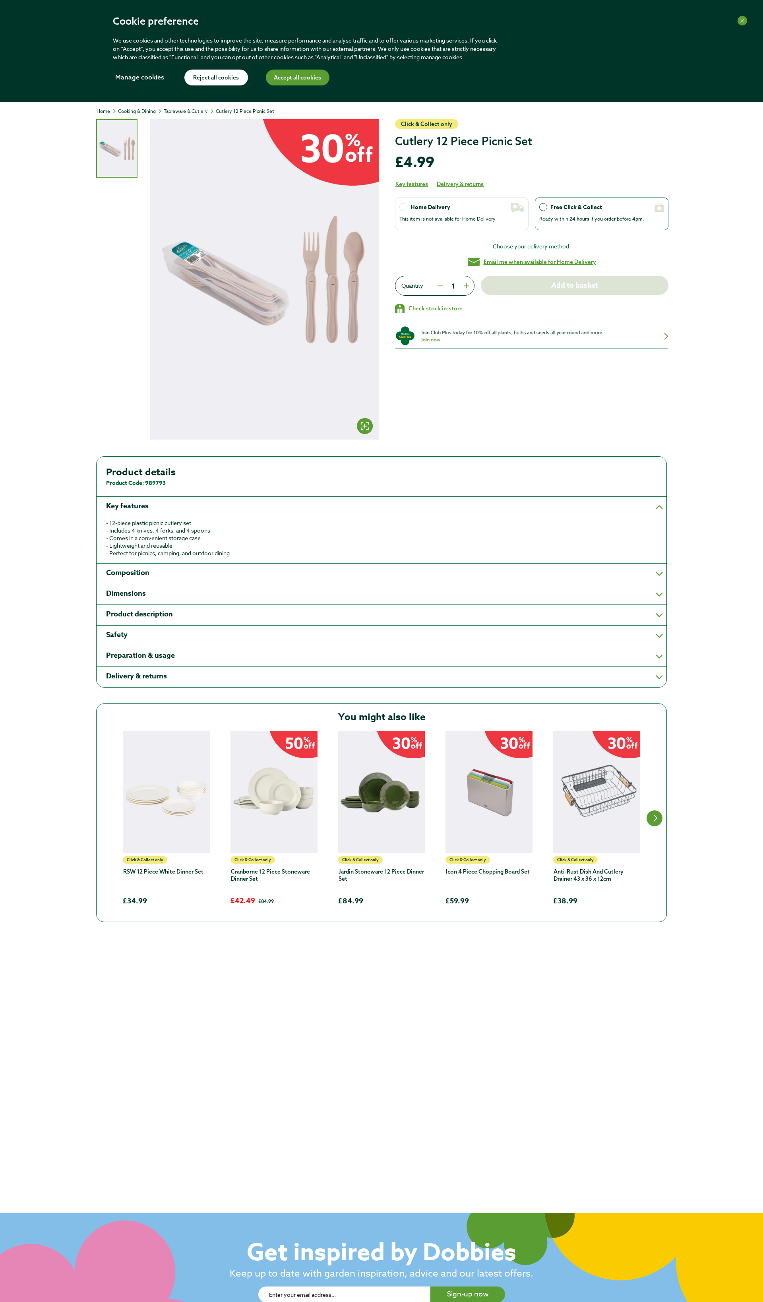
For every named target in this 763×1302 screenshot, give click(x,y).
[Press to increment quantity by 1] (466, 285)
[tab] (116, 148)
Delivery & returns (460, 184)
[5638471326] (166, 792)
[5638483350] (381, 792)
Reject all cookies (216, 78)
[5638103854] (596, 792)
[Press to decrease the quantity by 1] (440, 285)
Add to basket (574, 285)
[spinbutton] (453, 285)
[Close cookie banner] (742, 20)
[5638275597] (489, 792)
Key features (411, 184)
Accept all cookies (297, 78)
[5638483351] (274, 792)
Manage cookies (139, 78)
